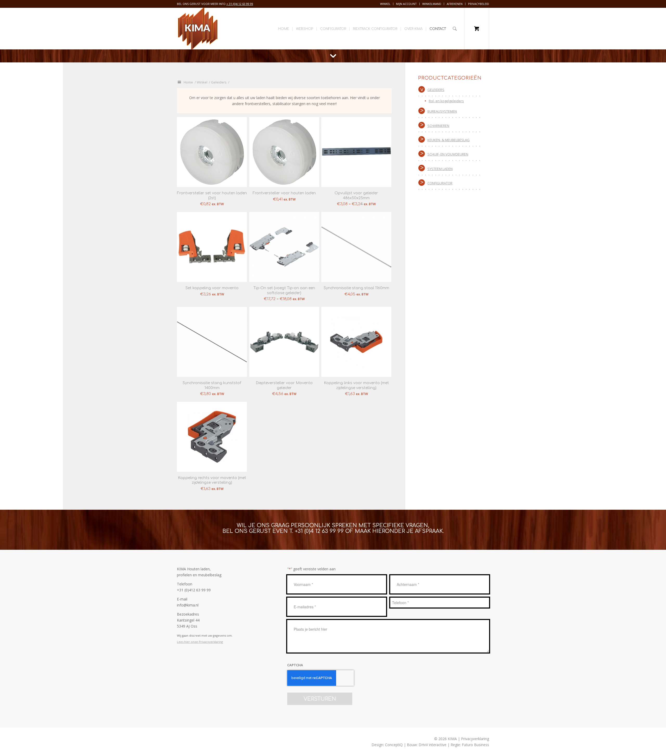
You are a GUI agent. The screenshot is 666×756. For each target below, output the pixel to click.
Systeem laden (440, 168)
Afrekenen (455, 4)
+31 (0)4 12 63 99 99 (319, 531)
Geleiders (435, 89)
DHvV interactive (432, 744)
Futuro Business (475, 744)
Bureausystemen (442, 111)
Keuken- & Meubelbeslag (448, 140)
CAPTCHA (295, 665)
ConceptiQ (394, 744)
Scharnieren (438, 125)
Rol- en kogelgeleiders (446, 101)
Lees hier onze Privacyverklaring (200, 642)
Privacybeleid (478, 4)
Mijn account (406, 4)
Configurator (439, 183)
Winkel (385, 4)
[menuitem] (385, 4)
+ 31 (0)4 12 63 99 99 (239, 4)
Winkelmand (431, 4)
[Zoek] (454, 28)
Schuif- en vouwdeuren (447, 154)
